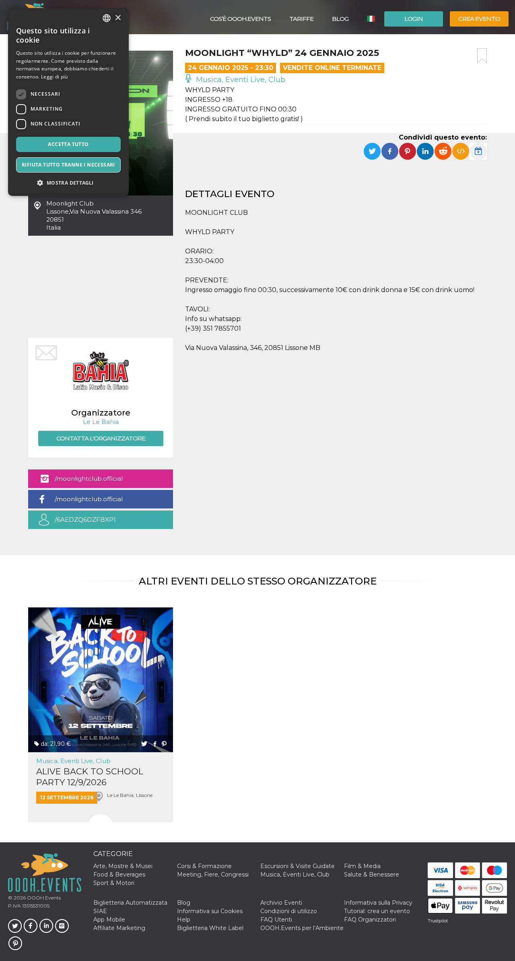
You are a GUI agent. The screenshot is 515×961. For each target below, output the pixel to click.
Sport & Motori (113, 883)
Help (183, 919)
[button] (68, 183)
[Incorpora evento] (460, 151)
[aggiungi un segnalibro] (482, 56)
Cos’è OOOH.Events (240, 19)
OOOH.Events (43, 898)
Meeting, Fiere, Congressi (213, 874)
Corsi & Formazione (204, 866)
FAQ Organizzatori (370, 919)
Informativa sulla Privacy (378, 902)
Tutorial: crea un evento (377, 911)
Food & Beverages (119, 874)
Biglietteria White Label (210, 928)
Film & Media (362, 866)
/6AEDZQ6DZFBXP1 (85, 519)
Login (413, 19)
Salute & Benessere (371, 874)
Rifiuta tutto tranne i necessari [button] (68, 164)
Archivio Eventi (281, 902)
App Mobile (109, 919)
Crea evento (479, 19)
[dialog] (68, 102)
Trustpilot (438, 921)
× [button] (118, 18)
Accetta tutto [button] (68, 144)
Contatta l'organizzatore (100, 438)
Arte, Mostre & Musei (122, 866)
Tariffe (301, 19)
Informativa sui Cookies (210, 911)
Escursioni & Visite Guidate (297, 866)
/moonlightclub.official (89, 478)
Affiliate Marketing (119, 928)
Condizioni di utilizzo (288, 911)
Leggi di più (54, 76)
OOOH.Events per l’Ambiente (302, 928)
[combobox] (107, 18)
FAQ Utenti (276, 919)
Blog (340, 19)
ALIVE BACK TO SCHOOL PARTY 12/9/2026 (89, 776)
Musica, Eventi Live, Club (239, 79)
